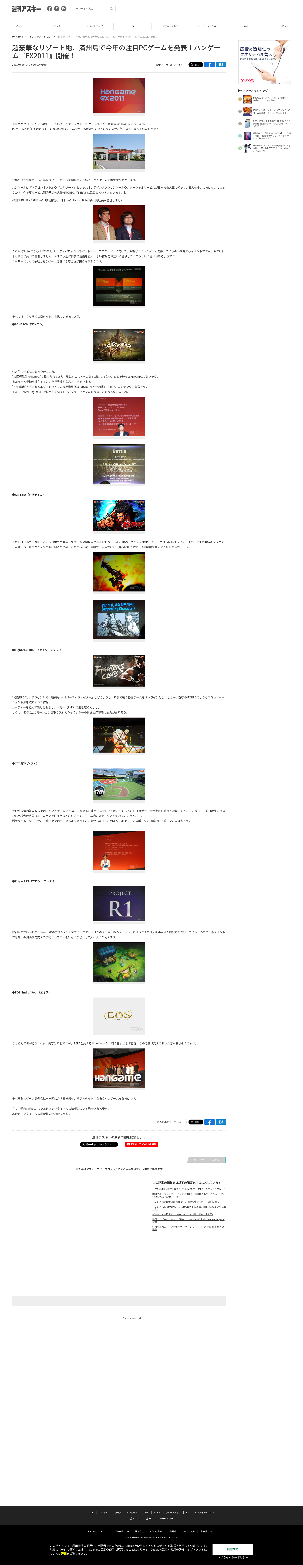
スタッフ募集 (188, 1531)
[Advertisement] (227, 10)
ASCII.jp (136, 1518)
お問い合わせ (155, 1531)
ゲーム (18, 26)
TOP (246, 26)
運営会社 (139, 1531)
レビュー (284, 26)
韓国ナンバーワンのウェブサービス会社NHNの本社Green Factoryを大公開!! (188, 1220)
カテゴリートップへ (208, 1160)
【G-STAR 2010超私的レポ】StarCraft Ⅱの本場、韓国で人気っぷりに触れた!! (189, 1208)
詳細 (64, 1553)
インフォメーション (208, 26)
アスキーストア (170, 26)
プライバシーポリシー (118, 1531)
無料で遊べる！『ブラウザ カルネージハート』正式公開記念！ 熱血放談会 (188, 1228)
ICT (132, 26)
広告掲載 (172, 1531)
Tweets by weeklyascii (132, 1318)
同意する (232, 1549)
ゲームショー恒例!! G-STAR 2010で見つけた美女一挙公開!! (182, 1214)
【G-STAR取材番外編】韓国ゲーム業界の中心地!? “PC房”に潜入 (185, 1201)
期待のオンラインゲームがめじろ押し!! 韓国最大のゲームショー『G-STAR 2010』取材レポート (188, 1195)
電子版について (207, 1531)
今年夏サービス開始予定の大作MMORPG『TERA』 (55, 192)
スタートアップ (95, 26)
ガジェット (132, 1512)
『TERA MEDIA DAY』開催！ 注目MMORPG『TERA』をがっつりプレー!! (188, 1189)
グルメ (56, 26)
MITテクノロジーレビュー (161, 1518)
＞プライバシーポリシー (232, 1557)
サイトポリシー (95, 1531)
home (19, 36)
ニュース (117, 1512)
